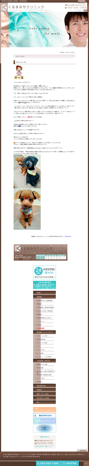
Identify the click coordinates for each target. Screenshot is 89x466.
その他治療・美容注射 (35, 454)
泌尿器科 (10, 454)
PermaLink (68, 236)
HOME (62, 52)
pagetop (82, 450)
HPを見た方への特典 (75, 454)
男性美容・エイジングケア (21, 454)
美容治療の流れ (46, 454)
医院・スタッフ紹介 (63, 454)
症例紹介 (54, 454)
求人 (83, 454)
